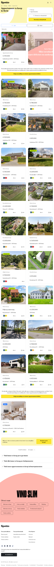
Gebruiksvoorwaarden (11, 565)
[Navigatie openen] (51, 3)
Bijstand (30, 537)
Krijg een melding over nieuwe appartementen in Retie (27, 74)
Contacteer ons (32, 539)
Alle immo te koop (7, 508)
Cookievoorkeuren (48, 565)
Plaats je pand (4, 534)
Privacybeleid (40, 565)
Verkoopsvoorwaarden (23, 565)
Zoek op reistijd (20, 504)
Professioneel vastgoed (35, 508)
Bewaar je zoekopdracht (41, 15)
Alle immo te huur (7, 504)
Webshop (44, 504)
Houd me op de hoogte (44, 441)
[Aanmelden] (48, 2)
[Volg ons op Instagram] (2, 546)
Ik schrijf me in (9, 554)
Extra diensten (32, 542)
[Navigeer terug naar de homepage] (5, 2)
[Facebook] (5, 546)
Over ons (31, 534)
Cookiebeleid (33, 565)
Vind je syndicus (7, 513)
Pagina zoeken (16, 537)
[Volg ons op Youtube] (10, 546)
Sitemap (3, 565)
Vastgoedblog (33, 504)
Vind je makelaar (21, 508)
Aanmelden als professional (19, 534)
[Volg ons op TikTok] (13, 546)
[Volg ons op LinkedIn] (7, 546)
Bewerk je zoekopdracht (40, 19)
